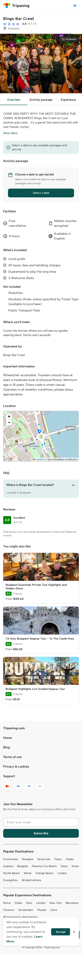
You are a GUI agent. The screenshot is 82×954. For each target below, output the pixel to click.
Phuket (41, 910)
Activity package (40, 99)
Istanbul (8, 866)
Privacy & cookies (16, 766)
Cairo (53, 910)
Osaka (69, 859)
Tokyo (58, 859)
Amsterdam (25, 910)
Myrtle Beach (11, 873)
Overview (13, 99)
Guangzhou (10, 880)
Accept (60, 932)
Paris (29, 903)
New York (56, 903)
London (62, 873)
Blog (6, 747)
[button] (39, 432)
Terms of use (12, 757)
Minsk (27, 873)
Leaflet (39, 459)
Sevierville (43, 859)
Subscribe (41, 833)
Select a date (41, 193)
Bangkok (22, 866)
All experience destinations (20, 917)
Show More (10, 133)
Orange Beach (44, 873)
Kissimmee (10, 859)
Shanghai (27, 859)
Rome (7, 903)
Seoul (64, 866)
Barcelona (72, 903)
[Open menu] (75, 6)
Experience (68, 99)
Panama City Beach (44, 866)
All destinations (31, 880)
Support (9, 776)
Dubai (18, 903)
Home (7, 738)
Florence (8, 910)
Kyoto (75, 866)
